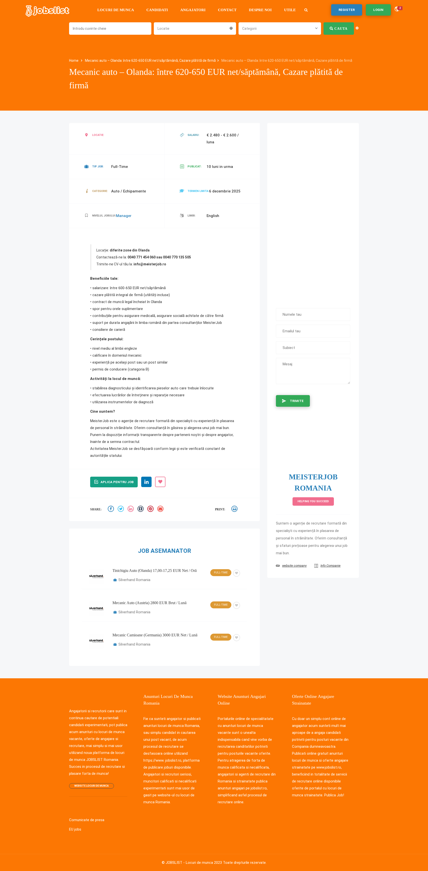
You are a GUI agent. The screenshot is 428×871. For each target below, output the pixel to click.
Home (74, 60)
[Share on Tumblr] (141, 509)
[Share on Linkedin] (131, 509)
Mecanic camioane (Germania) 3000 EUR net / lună (154, 635)
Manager (124, 216)
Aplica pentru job (117, 482)
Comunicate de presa (86, 820)
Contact (227, 10)
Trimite (297, 401)
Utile (290, 10)
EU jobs (75, 829)
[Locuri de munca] (48, 10)
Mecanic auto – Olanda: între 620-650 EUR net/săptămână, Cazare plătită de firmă (150, 60)
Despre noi (260, 10)
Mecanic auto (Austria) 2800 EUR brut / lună (149, 603)
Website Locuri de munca (91, 785)
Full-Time (221, 572)
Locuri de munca (115, 10)
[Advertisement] (313, 213)
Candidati (157, 10)
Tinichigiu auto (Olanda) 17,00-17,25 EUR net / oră (154, 570)
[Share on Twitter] (121, 509)
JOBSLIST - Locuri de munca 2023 (194, 862)
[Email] (161, 509)
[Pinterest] (151, 509)
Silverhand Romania (134, 580)
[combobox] (195, 28)
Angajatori (193, 10)
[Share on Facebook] (111, 509)
